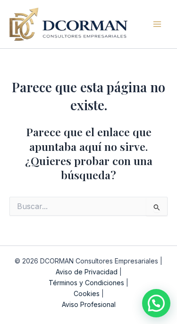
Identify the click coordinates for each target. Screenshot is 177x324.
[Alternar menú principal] (157, 24)
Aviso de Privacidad (87, 272)
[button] (156, 303)
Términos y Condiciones (86, 283)
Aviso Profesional (89, 304)
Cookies (87, 293)
